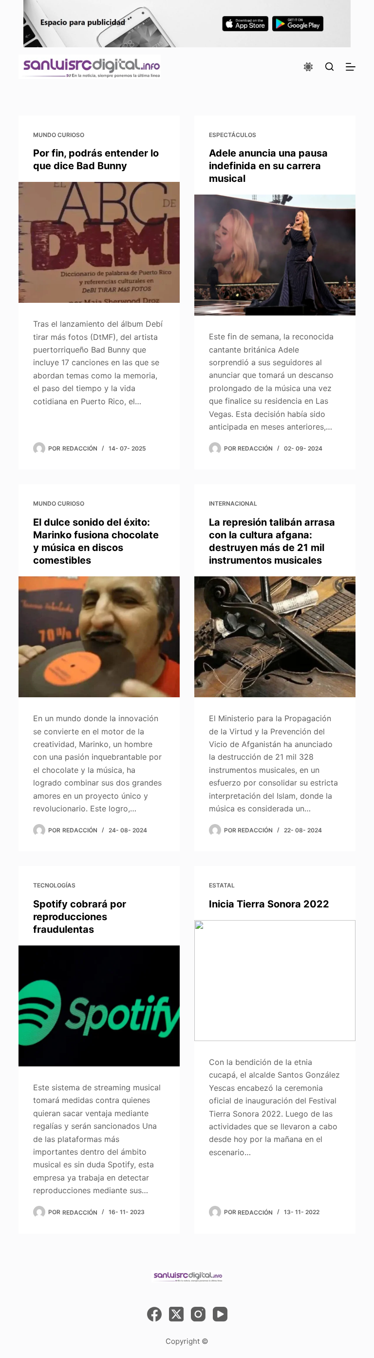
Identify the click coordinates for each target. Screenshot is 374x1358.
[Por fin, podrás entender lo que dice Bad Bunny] (99, 242)
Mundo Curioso (58, 134)
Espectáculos (232, 134)
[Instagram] (198, 1314)
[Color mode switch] (308, 67)
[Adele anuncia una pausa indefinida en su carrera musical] (274, 255)
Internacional (233, 503)
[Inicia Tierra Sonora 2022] (274, 980)
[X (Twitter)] (176, 1314)
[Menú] (350, 67)
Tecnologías (54, 885)
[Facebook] (154, 1314)
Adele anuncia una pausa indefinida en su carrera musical (268, 165)
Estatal (222, 885)
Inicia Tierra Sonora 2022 (269, 904)
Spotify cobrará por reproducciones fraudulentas (79, 916)
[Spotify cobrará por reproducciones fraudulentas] (99, 1005)
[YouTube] (220, 1314)
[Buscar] (329, 66)
